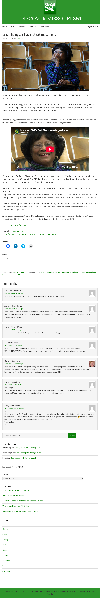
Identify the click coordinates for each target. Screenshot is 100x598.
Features (16, 272)
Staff (4, 566)
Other (4, 550)
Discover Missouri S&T (60, 7)
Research (6, 561)
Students (6, 571)
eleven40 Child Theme (56, 591)
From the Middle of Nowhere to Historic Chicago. (23, 501)
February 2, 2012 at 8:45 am (13, 345)
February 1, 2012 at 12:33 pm (14, 309)
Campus (5, 529)
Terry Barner (17, 231)
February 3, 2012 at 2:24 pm (13, 384)
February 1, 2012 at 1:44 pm (13, 330)
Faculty (5, 539)
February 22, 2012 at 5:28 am (14, 408)
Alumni (5, 524)
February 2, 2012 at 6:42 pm (13, 364)
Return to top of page (15, 591)
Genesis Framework (77, 591)
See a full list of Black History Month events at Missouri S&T (30, 234)
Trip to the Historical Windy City (16, 506)
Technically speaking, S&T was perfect (18, 490)
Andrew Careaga (18, 225)
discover (21, 38)
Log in (50, 594)
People (24, 272)
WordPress (91, 591)
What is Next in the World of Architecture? (20, 511)
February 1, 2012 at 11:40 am (13, 293)
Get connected (44, 26)
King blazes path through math (29, 447)
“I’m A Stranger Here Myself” (14, 495)
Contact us (32, 26)
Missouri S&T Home (8, 26)
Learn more (21, 26)
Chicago (5, 534)
